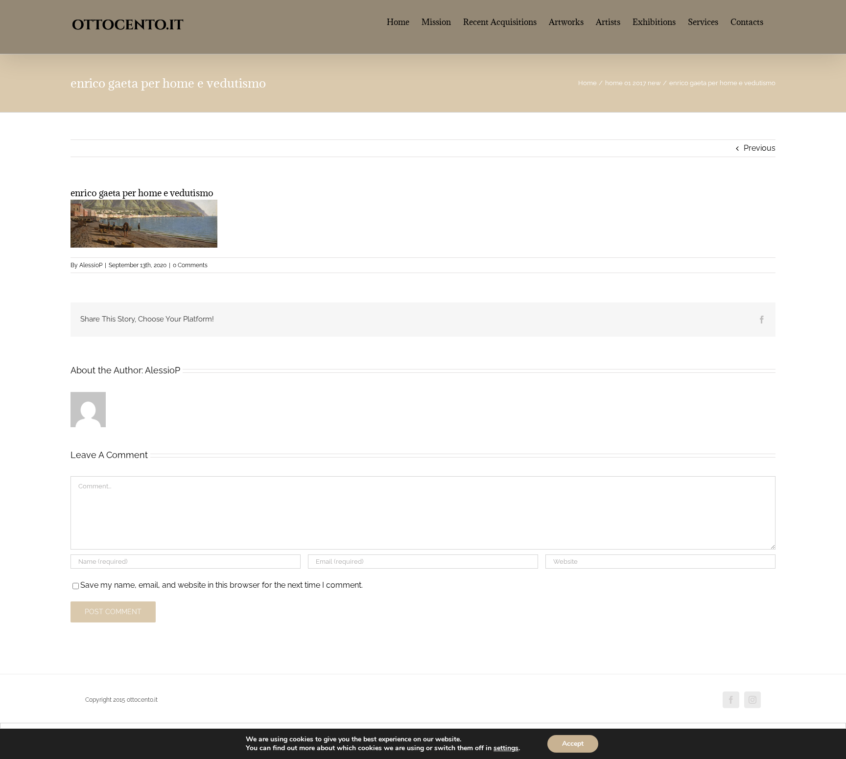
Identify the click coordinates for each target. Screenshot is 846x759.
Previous (760, 148)
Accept (573, 743)
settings (506, 748)
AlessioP (90, 265)
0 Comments (190, 265)
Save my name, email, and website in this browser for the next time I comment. (221, 585)
